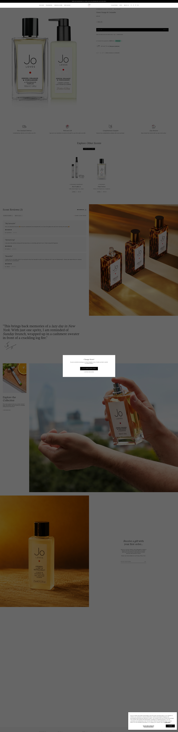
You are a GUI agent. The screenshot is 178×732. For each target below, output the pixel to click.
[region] (152, 721)
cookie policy (167, 722)
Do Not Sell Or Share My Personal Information (148, 726)
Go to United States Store (89, 368)
